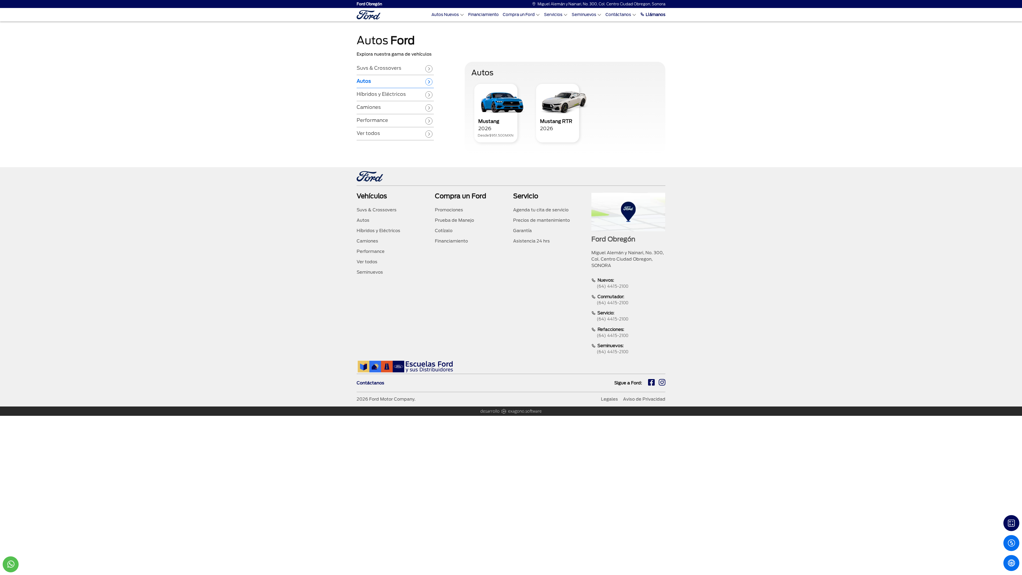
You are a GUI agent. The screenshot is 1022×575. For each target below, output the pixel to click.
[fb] (651, 383)
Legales (609, 399)
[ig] (662, 383)
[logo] (369, 14)
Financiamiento (483, 14)
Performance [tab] (372, 120)
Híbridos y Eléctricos (378, 230)
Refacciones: (612, 332)
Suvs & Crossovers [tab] (379, 68)
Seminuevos (584, 14)
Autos (363, 220)
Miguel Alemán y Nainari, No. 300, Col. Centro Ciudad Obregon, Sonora (601, 4)
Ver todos (367, 261)
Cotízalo (443, 230)
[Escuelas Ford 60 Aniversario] (405, 366)
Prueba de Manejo (454, 220)
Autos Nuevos (445, 14)
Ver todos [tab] (368, 133)
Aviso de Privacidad (644, 399)
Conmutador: (612, 299)
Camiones (367, 241)
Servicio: (612, 316)
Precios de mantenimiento (541, 220)
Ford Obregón (369, 4)
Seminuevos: (612, 348)
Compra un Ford (519, 14)
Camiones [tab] (369, 107)
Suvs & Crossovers (377, 209)
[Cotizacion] (1011, 543)
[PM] (1011, 563)
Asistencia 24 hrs (531, 241)
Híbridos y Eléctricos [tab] (381, 94)
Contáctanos (618, 14)
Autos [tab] (364, 81)
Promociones (449, 209)
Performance (371, 251)
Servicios (553, 14)
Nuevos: (612, 283)
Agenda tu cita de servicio (540, 209)
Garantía (522, 230)
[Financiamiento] (1011, 523)
